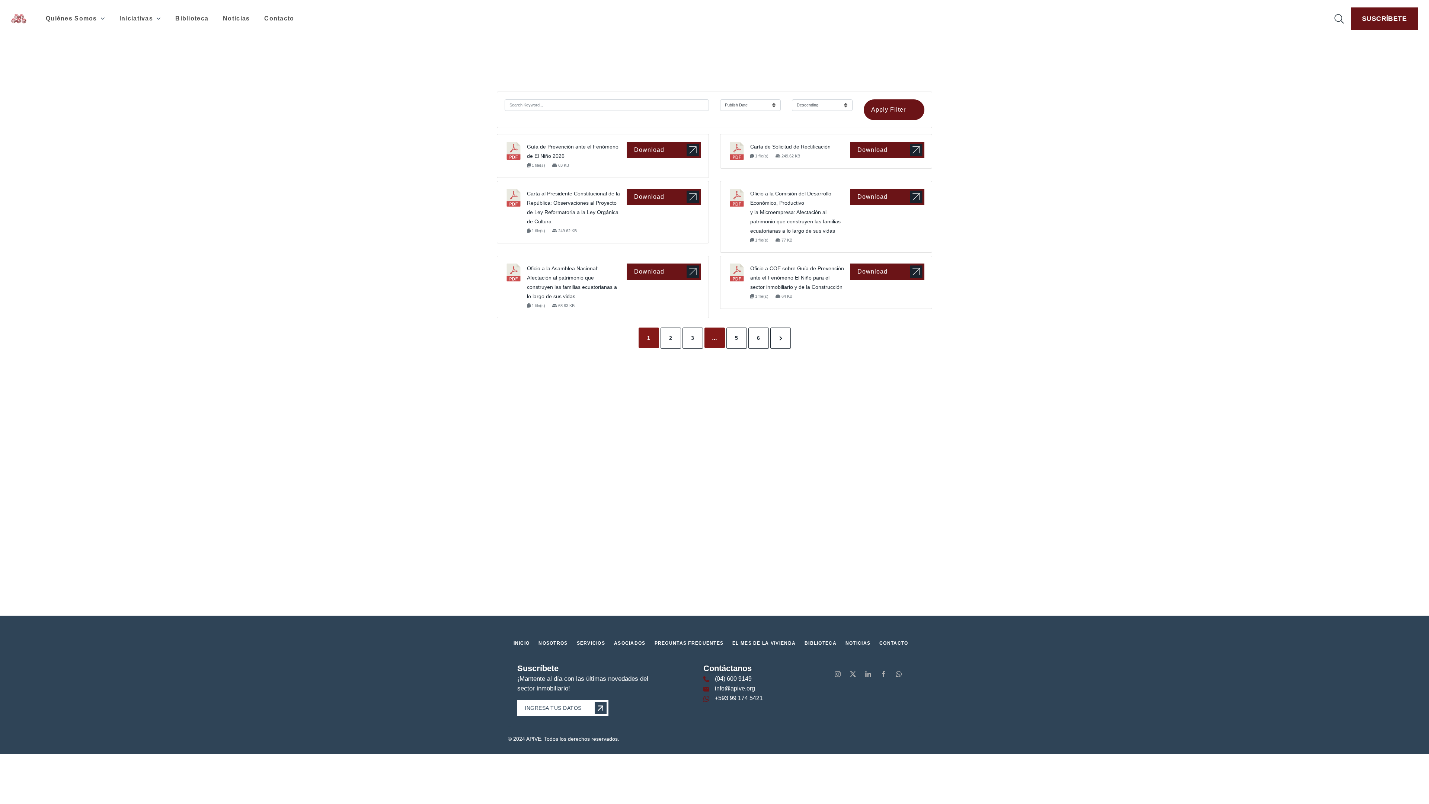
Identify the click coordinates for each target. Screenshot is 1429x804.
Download (649, 150)
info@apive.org (735, 688)
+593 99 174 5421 (739, 698)
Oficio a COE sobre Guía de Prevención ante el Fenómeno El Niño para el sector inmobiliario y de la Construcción (797, 277)
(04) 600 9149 (733, 679)
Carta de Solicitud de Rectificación (790, 147)
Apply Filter (888, 109)
